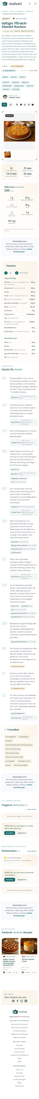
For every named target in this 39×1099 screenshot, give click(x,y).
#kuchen (6, 82)
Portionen (23, 273)
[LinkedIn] (26, 1001)
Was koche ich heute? (19, 1024)
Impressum (19, 1086)
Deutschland (29, 11)
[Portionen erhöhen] (16, 273)
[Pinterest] (13, 1001)
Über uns (19, 1070)
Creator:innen (19, 1052)
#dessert (25, 82)
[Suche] (30, 3)
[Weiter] (34, 956)
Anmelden (9, 833)
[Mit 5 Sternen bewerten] (16, 863)
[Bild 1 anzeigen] (7, 154)
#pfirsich (30, 86)
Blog (19, 1058)
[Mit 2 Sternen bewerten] (8, 863)
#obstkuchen (19, 86)
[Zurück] (5, 956)
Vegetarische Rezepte (19, 1034)
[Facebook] (17, 1001)
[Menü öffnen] (35, 4)
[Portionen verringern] (6, 273)
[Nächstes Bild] (32, 131)
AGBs (19, 1083)
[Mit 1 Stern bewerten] (5, 863)
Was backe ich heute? (19, 1027)
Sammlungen (19, 1048)
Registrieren (22, 833)
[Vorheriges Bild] (7, 131)
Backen (5, 77)
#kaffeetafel (7, 86)
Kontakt (19, 1073)
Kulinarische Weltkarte (17, 11)
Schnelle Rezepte (19, 1031)
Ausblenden (31, 809)
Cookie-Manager (19, 1079)
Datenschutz (20, 1076)
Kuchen (22, 77)
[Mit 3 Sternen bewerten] (11, 863)
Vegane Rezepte (19, 1037)
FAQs (20, 1061)
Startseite (5, 11)
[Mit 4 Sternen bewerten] (14, 863)
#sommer (15, 82)
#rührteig (15, 89)
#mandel (6, 89)
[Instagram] (21, 1001)
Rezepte (19, 1045)
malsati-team (14, 97)
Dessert (13, 77)
